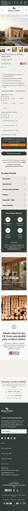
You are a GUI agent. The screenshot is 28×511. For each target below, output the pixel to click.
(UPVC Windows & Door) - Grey (10, 120)
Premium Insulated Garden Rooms (14, 16)
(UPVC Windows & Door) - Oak (10, 125)
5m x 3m (5, 103)
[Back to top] (21, 490)
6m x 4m (5, 108)
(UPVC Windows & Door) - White (10, 130)
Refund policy (6, 499)
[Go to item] (2, 49)
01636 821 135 (12, 247)
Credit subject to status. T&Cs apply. (14, 166)
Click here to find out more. (14, 164)
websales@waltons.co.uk (14, 249)
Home (2, 16)
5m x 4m (13, 103)
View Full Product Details (7, 91)
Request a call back (14, 391)
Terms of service (21, 499)
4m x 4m (22, 98)
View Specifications (20, 91)
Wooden (5, 116)
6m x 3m (22, 103)
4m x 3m (13, 98)
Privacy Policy (12, 426)
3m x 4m (5, 98)
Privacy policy (13, 499)
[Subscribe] (24, 431)
